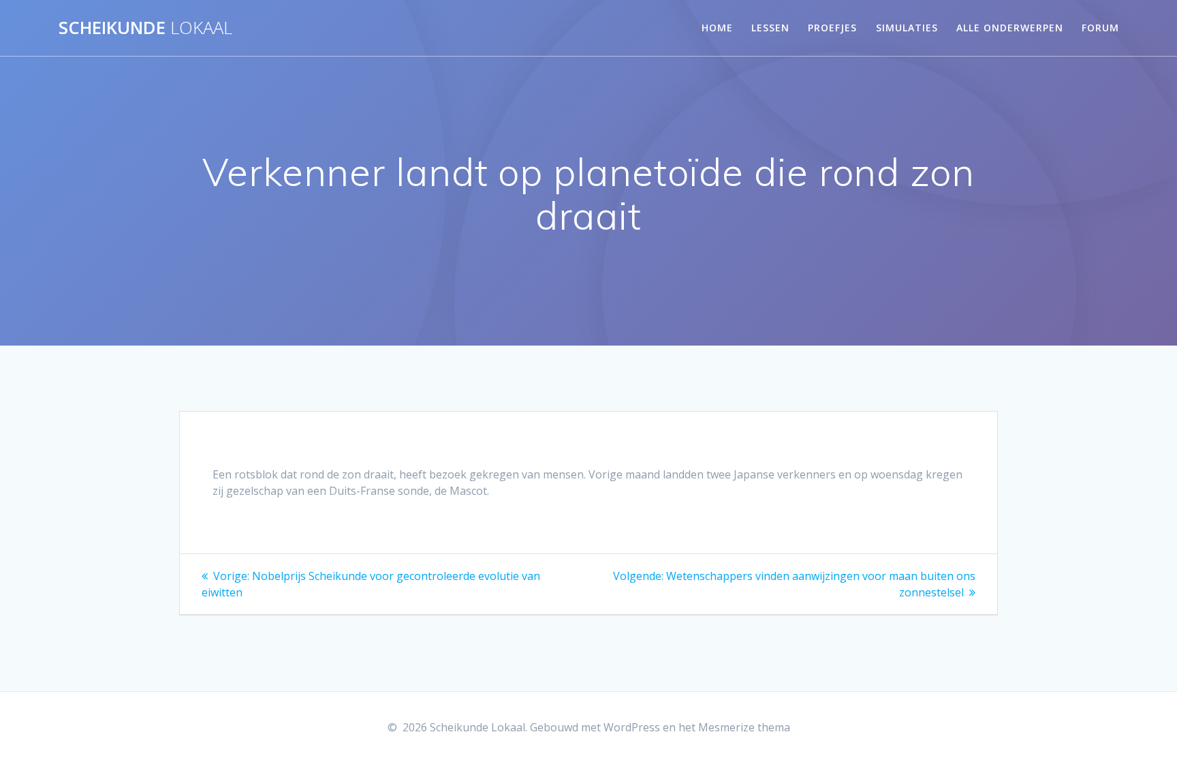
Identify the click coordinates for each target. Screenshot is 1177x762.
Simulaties (907, 27)
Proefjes (832, 27)
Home (717, 27)
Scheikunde (145, 28)
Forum (1100, 27)
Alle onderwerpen (1009, 27)
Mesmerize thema (744, 727)
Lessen (770, 27)
